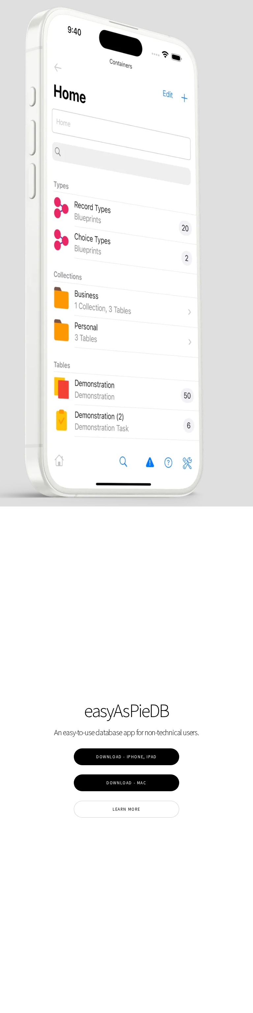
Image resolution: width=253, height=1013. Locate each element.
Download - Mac (126, 782)
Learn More (126, 809)
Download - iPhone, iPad (126, 756)
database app (115, 732)
